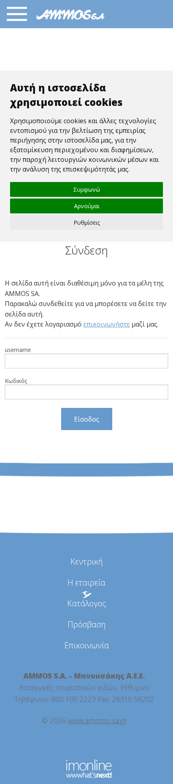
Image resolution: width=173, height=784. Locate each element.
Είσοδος (86, 419)
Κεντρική (86, 561)
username (18, 350)
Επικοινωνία (86, 645)
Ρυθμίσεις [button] (87, 222)
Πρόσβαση (87, 624)
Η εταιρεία (86, 582)
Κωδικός (16, 381)
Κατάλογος (86, 603)
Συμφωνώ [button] (86, 189)
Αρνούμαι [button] (86, 206)
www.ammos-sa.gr (97, 720)
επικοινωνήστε (106, 324)
